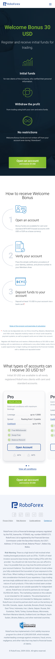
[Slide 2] (28, 465)
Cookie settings (34, 521)
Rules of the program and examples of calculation (28, 326)
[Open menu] (50, 4)
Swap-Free (14, 434)
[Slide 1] (26, 465)
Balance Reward (16, 439)
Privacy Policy (8, 521)
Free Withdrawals (17, 429)
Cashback (11, 424)
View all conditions (27, 469)
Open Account (24, 447)
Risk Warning (21, 521)
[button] (11, 4)
